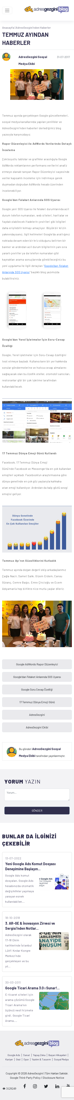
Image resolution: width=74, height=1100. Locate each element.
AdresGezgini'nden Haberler (33, 27)
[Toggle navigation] (7, 10)
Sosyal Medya (61, 1059)
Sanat (26, 1055)
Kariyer (9, 1059)
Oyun (26, 1059)
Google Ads (14, 1055)
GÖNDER (37, 810)
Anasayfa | (9, 27)
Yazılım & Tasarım (41, 1059)
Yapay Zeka (39, 1055)
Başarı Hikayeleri (57, 1055)
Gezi (18, 1059)
